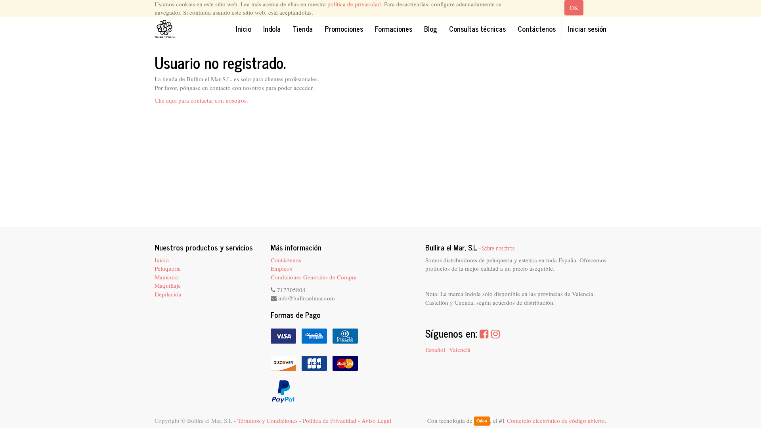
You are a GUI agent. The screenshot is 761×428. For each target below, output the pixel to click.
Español (435, 349)
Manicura (166, 277)
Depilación (168, 294)
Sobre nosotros (498, 248)
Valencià (459, 349)
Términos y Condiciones (267, 420)
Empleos (281, 268)
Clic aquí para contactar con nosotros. (201, 100)
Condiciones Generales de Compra (314, 277)
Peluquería (168, 268)
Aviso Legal (376, 420)
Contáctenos (286, 260)
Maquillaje (168, 285)
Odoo (481, 421)
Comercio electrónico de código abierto (556, 420)
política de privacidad (354, 4)
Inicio (162, 260)
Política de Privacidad (329, 420)
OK (574, 7)
